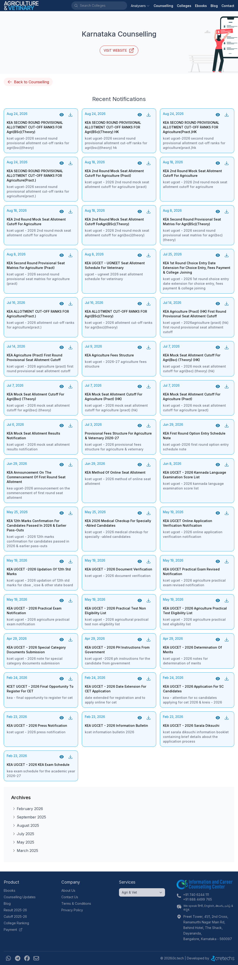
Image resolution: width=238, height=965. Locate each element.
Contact (227, 6)
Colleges (184, 6)
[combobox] (103, 5)
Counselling (163, 6)
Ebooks (201, 6)
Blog (214, 6)
